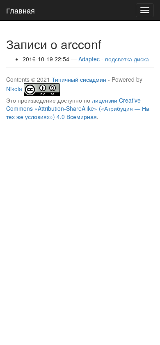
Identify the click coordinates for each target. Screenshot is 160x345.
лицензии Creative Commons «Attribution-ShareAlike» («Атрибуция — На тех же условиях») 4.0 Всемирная (77, 108)
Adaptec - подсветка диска (113, 59)
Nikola (14, 89)
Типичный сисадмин (79, 79)
